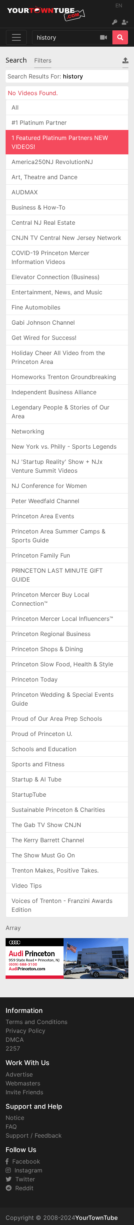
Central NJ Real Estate (43, 222)
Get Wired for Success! (44, 337)
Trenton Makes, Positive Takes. (55, 870)
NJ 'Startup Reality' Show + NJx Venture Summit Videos (57, 466)
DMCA (15, 1039)
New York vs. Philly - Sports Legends (64, 446)
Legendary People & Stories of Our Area (60, 412)
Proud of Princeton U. (42, 733)
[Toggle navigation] (16, 37)
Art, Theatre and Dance (44, 177)
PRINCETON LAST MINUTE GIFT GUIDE (57, 575)
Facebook (24, 1161)
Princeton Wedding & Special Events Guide (63, 699)
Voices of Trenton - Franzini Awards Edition (62, 905)
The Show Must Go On (43, 855)
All (15, 107)
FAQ (11, 1126)
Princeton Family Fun (41, 555)
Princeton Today (35, 679)
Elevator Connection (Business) (56, 277)
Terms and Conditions (36, 1021)
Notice (15, 1117)
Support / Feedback (34, 1135)
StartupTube (29, 794)
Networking (28, 431)
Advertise (19, 1074)
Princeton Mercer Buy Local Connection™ (50, 599)
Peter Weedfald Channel (45, 501)
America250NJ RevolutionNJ (52, 161)
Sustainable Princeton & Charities (58, 809)
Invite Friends (24, 1092)
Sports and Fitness (38, 764)
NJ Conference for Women (49, 485)
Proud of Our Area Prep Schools (57, 718)
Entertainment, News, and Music (57, 292)
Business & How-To (39, 207)
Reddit (23, 1188)
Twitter (23, 1179)
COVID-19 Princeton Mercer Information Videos (50, 257)
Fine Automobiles (36, 307)
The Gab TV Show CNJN (46, 825)
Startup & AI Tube (36, 779)
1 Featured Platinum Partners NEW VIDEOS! (60, 142)
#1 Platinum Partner (39, 122)
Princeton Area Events (43, 516)
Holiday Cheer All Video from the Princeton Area (58, 357)
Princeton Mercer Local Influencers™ (62, 618)
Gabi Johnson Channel (43, 322)
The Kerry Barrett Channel (48, 840)
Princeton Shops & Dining (47, 649)
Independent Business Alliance (54, 392)
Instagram (26, 1170)
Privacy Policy (25, 1030)
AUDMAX (25, 192)
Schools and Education (44, 749)
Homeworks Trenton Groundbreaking (64, 377)
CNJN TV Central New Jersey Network (66, 237)
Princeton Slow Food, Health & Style (62, 664)
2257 (13, 1048)
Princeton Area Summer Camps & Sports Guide (58, 536)
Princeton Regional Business (51, 633)
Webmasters (23, 1083)
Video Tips (27, 885)
